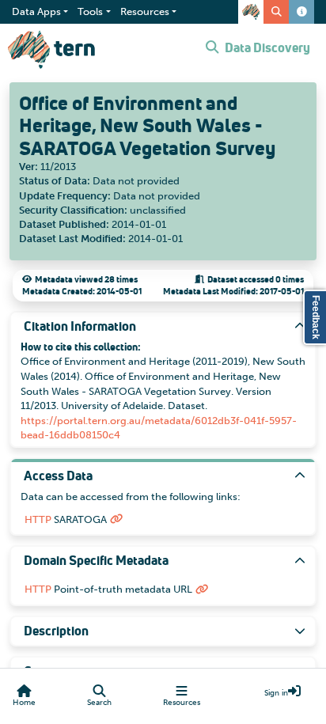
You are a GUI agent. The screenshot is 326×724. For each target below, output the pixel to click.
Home (24, 702)
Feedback (315, 317)
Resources (181, 702)
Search (99, 702)
